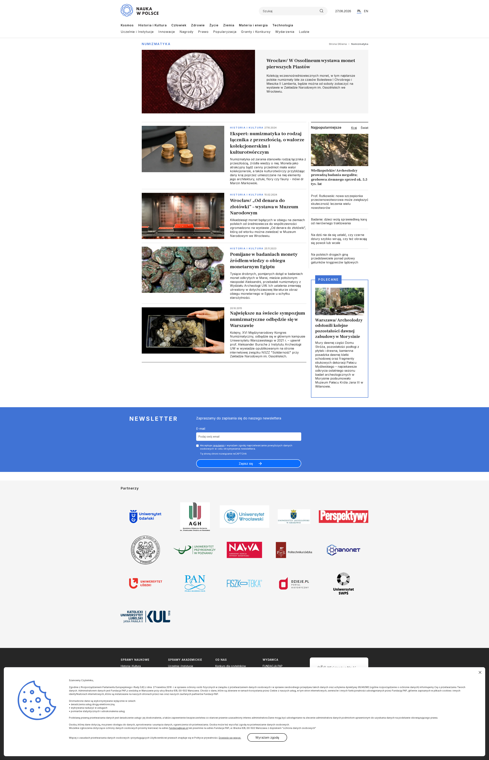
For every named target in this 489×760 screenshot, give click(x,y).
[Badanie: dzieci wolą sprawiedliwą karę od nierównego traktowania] (339, 221)
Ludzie (304, 32)
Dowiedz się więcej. (230, 737)
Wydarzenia (284, 32)
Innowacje (166, 32)
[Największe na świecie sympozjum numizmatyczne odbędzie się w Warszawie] (224, 333)
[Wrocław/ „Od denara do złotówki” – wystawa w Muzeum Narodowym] (224, 216)
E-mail (200, 428)
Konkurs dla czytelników (230, 666)
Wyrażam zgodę (267, 737)
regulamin (219, 445)
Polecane (328, 279)
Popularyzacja (224, 32)
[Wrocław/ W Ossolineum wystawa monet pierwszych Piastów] (255, 81)
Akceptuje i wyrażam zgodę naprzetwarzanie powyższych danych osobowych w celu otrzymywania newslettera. (246, 447)
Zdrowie (198, 25)
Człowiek (178, 25)
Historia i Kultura (152, 25)
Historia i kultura (246, 127)
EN (366, 11)
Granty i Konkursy (256, 32)
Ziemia (228, 25)
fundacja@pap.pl (178, 728)
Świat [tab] (364, 128)
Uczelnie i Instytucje (137, 32)
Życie (214, 25)
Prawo (203, 32)
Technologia (282, 25)
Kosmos (127, 25)
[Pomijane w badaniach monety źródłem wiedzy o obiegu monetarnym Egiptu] (224, 273)
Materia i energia (253, 25)
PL (359, 11)
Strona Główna (338, 43)
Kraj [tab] (354, 128)
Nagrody (186, 32)
